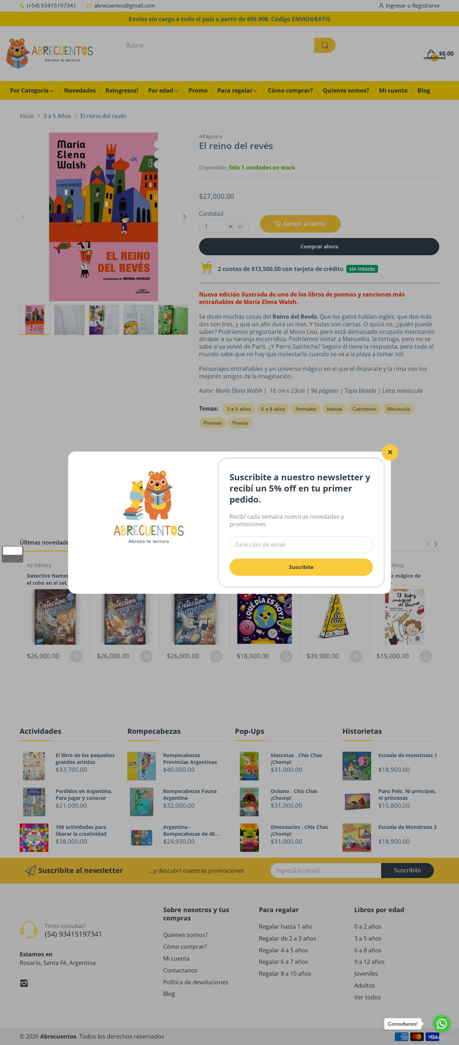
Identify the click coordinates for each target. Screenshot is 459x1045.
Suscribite (301, 566)
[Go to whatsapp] (442, 1024)
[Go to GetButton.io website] (441, 1037)
